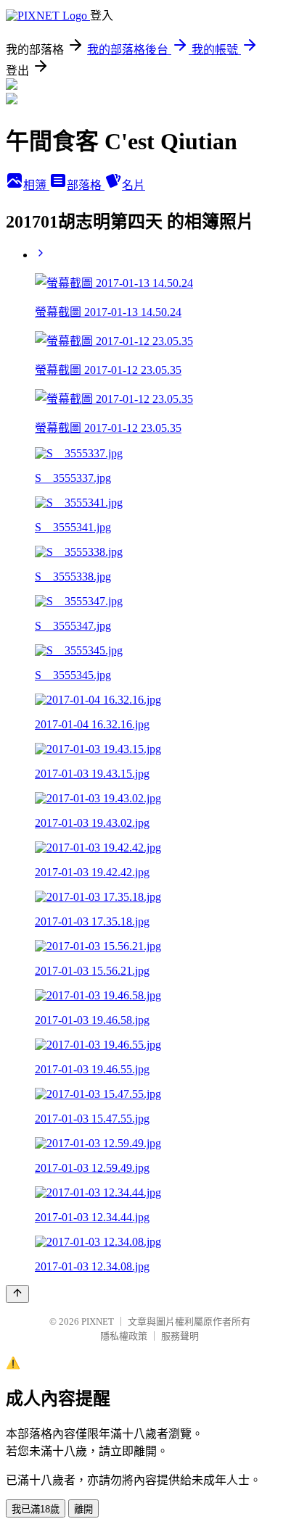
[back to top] (17, 1294)
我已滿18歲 (36, 1509)
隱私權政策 (123, 1336)
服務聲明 (180, 1336)
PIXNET (97, 1321)
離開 (83, 1509)
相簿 (36, 185)
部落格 (86, 185)
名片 (133, 185)
